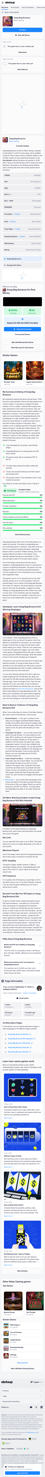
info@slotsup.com (31, 1432)
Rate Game (23, 52)
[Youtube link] (31, 1407)
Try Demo (22, 30)
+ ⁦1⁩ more (17, 229)
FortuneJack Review (22, 334)
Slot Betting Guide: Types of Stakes (17, 1254)
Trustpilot (22, 1449)
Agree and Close (22, 1473)
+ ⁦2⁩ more (12, 221)
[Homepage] (10, 2)
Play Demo (4, 7)
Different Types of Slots (13, 1156)
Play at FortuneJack (24, 329)
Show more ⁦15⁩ (22, 1363)
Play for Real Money (28, 7)
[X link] (36, 1407)
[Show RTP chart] (10, 194)
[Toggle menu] (3, 3)
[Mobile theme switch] (41, 2)
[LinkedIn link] (41, 1407)
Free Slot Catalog (22, 146)
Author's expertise (29, 993)
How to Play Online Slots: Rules (15, 1107)
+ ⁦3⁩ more (16, 214)
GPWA (34, 1439)
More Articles (22, 1271)
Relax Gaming (14, 141)
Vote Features (22, 69)
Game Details (15, 7)
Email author (24, 998)
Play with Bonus (24, 35)
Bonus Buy (9, 780)
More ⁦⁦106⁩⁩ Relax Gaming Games (22, 1368)
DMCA (7, 1443)
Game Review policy (22, 534)
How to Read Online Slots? (13, 1205)
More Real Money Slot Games (22, 342)
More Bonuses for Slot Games (22, 347)
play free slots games (25, 689)
